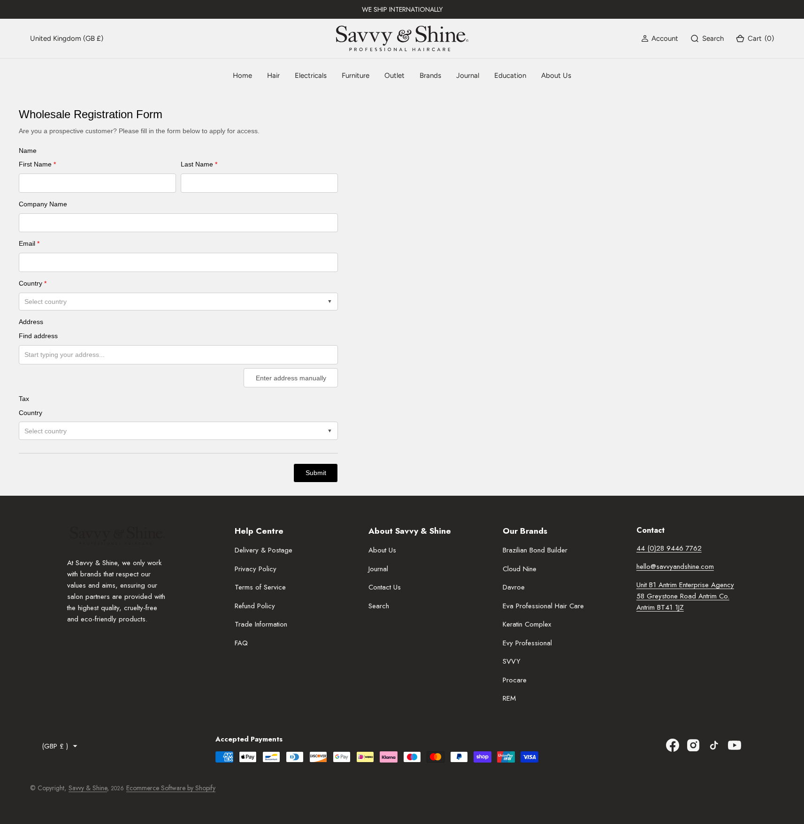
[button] (659, 38)
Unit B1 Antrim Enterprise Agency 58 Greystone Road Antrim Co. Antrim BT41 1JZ (685, 596)
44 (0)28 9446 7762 (669, 548)
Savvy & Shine (88, 788)
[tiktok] (714, 745)
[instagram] (693, 745)
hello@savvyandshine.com (675, 566)
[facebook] (672, 745)
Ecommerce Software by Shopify (170, 788)
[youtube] (734, 745)
